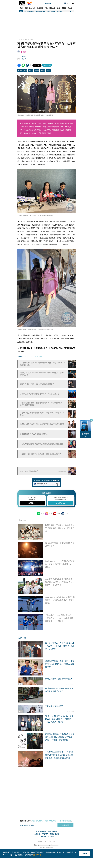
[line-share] (23, 65)
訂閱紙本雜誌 (22, 3)
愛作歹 (49, 70)
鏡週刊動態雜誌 (51, 821)
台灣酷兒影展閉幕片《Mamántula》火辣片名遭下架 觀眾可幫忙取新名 (42, 374)
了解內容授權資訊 (64, 821)
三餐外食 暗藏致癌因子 (54, 706)
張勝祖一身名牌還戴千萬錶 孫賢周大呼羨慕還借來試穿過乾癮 (42, 424)
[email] (54, 841)
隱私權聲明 (37, 855)
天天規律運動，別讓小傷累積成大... (59, 678)
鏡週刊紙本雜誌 (38, 821)
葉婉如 (24, 57)
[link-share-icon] (27, 65)
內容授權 (37, 834)
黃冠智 (43, 70)
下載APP (45, 834)
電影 (25, 70)
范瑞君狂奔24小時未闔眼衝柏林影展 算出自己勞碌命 (39, 394)
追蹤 (50, 514)
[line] (40, 841)
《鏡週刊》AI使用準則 (46, 837)
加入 (42, 514)
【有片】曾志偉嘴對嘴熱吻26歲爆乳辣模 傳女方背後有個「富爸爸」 (42, 414)
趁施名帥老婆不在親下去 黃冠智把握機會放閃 (37, 384)
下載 (66, 514)
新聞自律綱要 (54, 834)
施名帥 (37, 70)
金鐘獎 (20, 70)
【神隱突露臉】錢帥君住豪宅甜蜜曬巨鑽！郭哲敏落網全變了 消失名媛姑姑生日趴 (42, 404)
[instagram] (50, 841)
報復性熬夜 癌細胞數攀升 (29, 471)
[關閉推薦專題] (91, 420)
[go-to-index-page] (48, 3)
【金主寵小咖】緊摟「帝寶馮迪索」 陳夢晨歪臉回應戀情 (40, 454)
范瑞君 (31, 70)
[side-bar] (73, 3)
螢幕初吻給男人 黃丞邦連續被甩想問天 (34, 434)
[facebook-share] (19, 65)
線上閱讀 (65, 825)
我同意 (84, 853)
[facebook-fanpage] (45, 841)
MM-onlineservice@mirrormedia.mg (49, 845)
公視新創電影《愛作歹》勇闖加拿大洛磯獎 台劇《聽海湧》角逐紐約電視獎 (43, 364)
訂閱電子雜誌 (52, 831)
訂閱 (58, 514)
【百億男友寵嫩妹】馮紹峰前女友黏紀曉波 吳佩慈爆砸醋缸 (41, 444)
